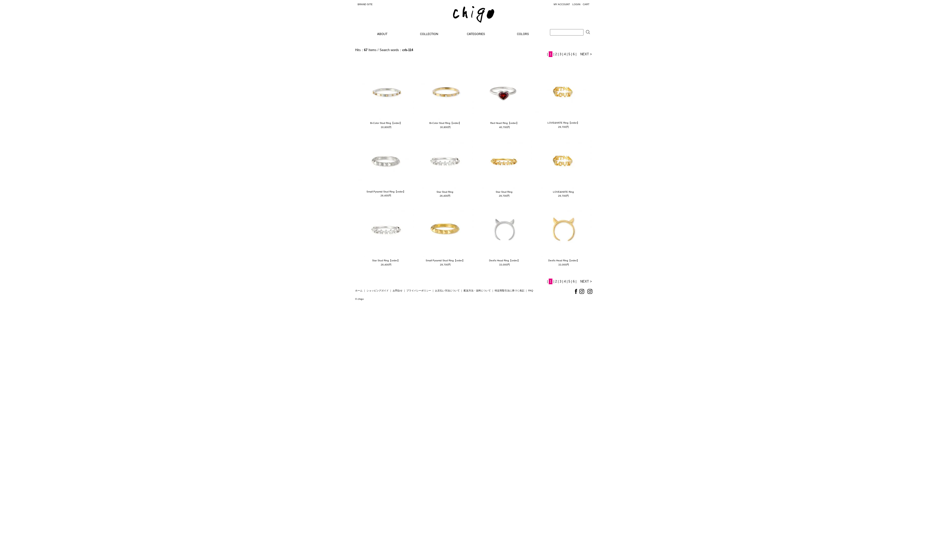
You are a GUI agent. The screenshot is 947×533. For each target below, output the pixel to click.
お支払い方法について (447, 290)
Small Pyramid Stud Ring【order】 (385, 191)
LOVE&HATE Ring (563, 191)
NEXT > (586, 54)
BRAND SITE (365, 4)
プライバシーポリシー (418, 290)
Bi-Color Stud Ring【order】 (386, 123)
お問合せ (397, 290)
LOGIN (576, 4)
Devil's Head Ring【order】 (504, 260)
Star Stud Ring (445, 191)
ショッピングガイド (377, 290)
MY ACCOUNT (562, 4)
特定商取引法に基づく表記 (509, 290)
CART (586, 4)
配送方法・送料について (477, 290)
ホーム (359, 290)
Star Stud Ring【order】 (386, 260)
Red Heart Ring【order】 (504, 123)
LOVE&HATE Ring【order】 (563, 122)
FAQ (530, 290)
